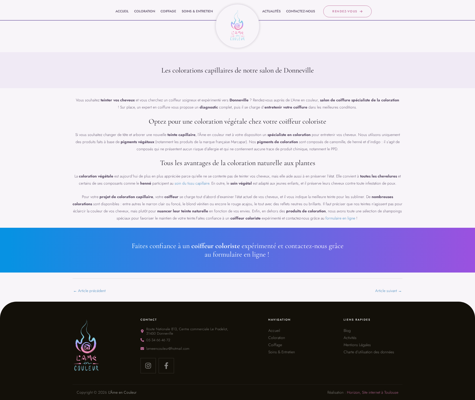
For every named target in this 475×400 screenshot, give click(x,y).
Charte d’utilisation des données (369, 352)
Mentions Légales (357, 345)
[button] (347, 11)
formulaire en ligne (340, 218)
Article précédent (89, 290)
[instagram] (148, 365)
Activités (350, 337)
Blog (347, 330)
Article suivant (388, 290)
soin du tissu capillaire (192, 183)
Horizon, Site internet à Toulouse (372, 392)
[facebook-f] (166, 365)
